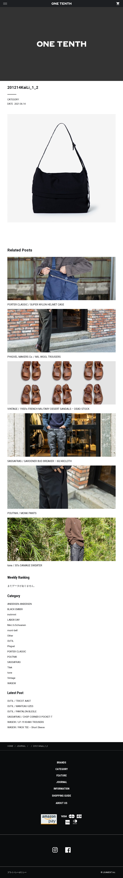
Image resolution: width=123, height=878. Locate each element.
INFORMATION (61, 788)
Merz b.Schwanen (16, 625)
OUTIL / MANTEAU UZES (20, 706)
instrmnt (11, 614)
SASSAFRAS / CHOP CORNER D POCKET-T (29, 716)
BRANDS (61, 762)
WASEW (11, 683)
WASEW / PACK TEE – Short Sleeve (26, 727)
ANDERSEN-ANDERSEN (19, 604)
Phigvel (11, 646)
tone (9, 672)
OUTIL (10, 641)
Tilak (9, 667)
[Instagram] (55, 850)
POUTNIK (12, 656)
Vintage (11, 678)
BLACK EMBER (15, 609)
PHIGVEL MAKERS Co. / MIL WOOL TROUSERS (34, 356)
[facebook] (68, 850)
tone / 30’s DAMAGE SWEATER (24, 565)
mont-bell (12, 630)
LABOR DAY (13, 619)
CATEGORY (61, 769)
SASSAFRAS (14, 662)
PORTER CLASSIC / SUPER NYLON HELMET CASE (35, 304)
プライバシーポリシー (17, 872)
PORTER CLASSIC (16, 651)
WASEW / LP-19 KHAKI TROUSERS (25, 722)
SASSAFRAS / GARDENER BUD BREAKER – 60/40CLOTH (39, 461)
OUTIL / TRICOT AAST (19, 700)
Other (10, 635)
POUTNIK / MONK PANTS (22, 513)
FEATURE (61, 775)
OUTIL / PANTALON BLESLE (22, 711)
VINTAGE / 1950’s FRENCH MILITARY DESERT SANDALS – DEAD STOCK (48, 408)
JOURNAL (61, 782)
